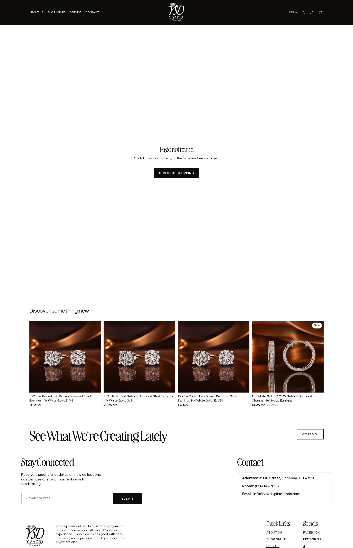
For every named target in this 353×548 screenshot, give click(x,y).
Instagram (312, 539)
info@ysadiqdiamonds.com (276, 493)
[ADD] (94, 386)
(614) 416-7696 (267, 486)
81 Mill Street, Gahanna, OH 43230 (287, 478)
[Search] (303, 12)
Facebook (311, 532)
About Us (274, 532)
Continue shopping (176, 173)
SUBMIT (127, 499)
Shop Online (276, 539)
